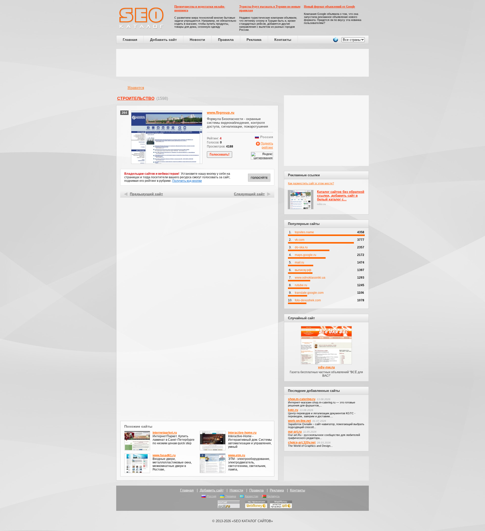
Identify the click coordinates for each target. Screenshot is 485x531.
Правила (226, 40)
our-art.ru (295, 431)
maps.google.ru (305, 255)
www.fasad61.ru (164, 455)
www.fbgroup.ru (220, 112)
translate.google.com (309, 292)
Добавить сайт (163, 40)
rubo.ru (321, 203)
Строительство (135, 98)
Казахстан (251, 496)
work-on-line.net (299, 421)
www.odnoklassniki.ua (310, 277)
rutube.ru (301, 285)
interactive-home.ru (242, 432)
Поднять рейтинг (267, 145)
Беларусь (273, 496)
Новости (197, 40)
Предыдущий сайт (146, 194)
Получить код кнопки (187, 181)
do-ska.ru (301, 247)
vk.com (299, 240)
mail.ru (299, 262)
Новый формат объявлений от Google (329, 6)
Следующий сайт (249, 194)
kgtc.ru (293, 410)
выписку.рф (303, 270)
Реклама (254, 40)
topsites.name (304, 232)
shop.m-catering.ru (301, 399)
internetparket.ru (165, 432)
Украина (230, 496)
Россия (211, 496)
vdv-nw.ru (326, 367)
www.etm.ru (236, 455)
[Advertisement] (242, 62)
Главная (130, 40)
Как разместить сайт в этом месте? (311, 183)
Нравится (136, 87)
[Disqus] (197, 354)
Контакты (282, 40)
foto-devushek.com (308, 300)
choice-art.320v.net (302, 442)
